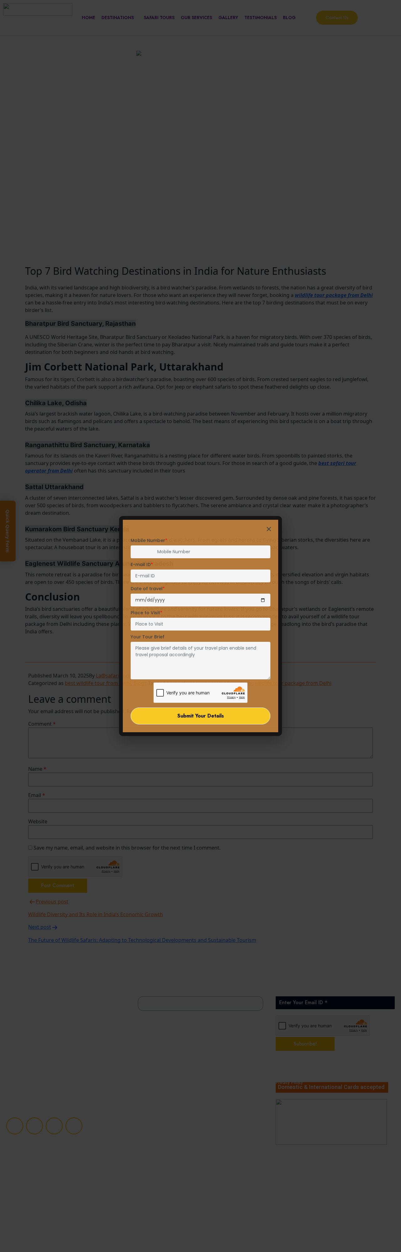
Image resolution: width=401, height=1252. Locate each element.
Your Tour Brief (147, 637)
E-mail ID (142, 564)
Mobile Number (149, 540)
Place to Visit (146, 613)
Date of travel (148, 588)
